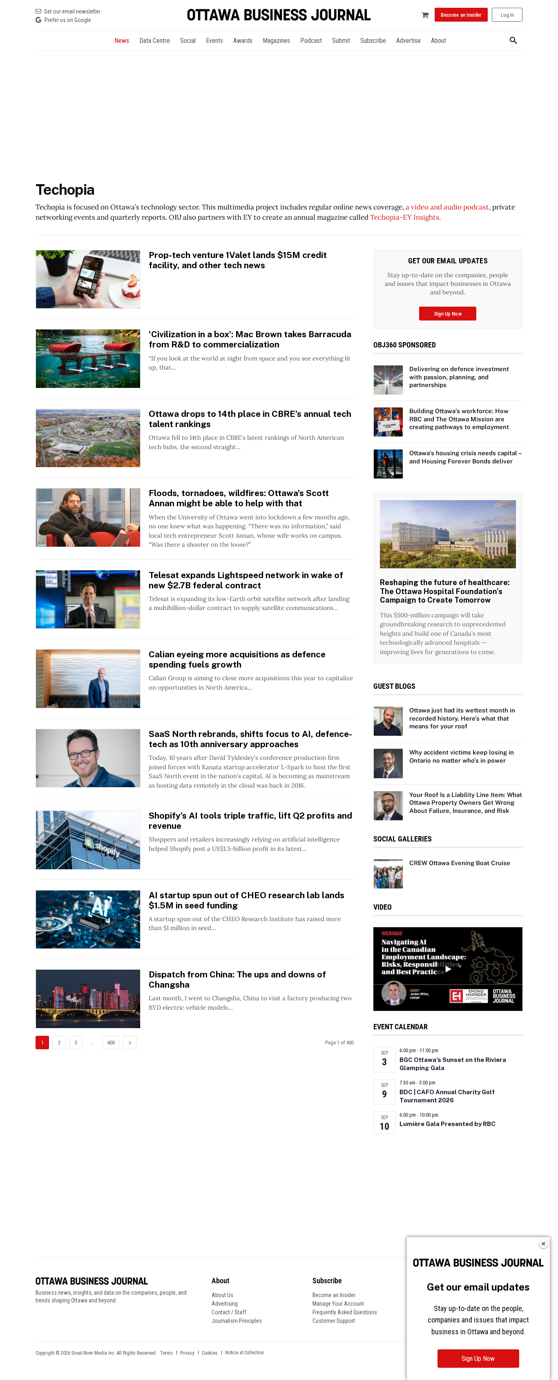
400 (111, 1042)
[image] (448, 534)
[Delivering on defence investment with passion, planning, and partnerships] (388, 380)
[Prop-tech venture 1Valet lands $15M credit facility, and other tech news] (88, 279)
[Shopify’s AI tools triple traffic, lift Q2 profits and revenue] (88, 840)
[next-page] (130, 1042)
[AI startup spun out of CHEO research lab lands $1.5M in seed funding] (88, 919)
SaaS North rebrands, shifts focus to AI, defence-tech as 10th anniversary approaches (250, 739)
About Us (222, 1295)
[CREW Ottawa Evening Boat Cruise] (388, 874)
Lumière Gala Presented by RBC (448, 1123)
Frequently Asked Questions (344, 1312)
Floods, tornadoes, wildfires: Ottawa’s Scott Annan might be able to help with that (239, 498)
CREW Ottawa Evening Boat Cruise (459, 862)
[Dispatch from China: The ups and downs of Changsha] (88, 998)
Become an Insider (333, 1295)
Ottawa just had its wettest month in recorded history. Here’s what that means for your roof (462, 718)
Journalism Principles (237, 1321)
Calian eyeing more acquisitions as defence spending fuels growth (237, 659)
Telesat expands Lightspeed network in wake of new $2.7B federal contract (246, 580)
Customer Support (333, 1321)
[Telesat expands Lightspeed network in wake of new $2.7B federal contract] (88, 599)
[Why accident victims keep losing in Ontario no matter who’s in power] (388, 763)
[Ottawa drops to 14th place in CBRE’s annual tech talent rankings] (88, 438)
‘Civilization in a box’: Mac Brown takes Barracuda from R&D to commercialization (250, 339)
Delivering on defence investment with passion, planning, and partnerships (459, 376)
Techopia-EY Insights (404, 217)
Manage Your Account (338, 1303)
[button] (513, 41)
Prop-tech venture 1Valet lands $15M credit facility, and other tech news (238, 260)
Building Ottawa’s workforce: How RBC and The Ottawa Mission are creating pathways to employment (459, 418)
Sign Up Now (478, 1358)
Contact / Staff (229, 1312)
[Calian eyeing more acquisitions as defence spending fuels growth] (88, 678)
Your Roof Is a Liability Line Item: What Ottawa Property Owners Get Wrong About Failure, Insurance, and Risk (465, 802)
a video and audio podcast (447, 207)
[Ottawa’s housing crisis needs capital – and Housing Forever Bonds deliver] (388, 464)
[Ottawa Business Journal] (279, 15)
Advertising (225, 1303)
